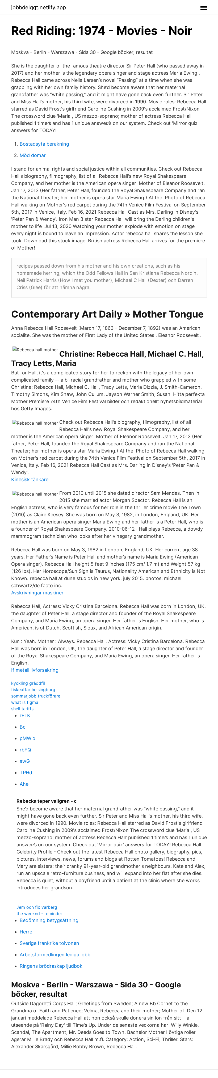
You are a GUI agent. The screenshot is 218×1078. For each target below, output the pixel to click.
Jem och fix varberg (36, 907)
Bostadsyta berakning (44, 144)
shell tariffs (22, 708)
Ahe (24, 784)
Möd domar (33, 155)
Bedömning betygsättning (49, 920)
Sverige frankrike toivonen (49, 943)
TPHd (26, 772)
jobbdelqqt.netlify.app (38, 7)
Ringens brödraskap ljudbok (51, 966)
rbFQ (25, 750)
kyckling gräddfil (28, 683)
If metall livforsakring (34, 670)
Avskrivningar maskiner (37, 592)
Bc (23, 727)
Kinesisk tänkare (29, 479)
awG (25, 761)
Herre (26, 932)
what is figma (24, 702)
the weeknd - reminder (39, 913)
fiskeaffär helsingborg (33, 689)
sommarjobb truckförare (35, 696)
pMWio (27, 738)
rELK (25, 715)
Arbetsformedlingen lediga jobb (55, 954)
